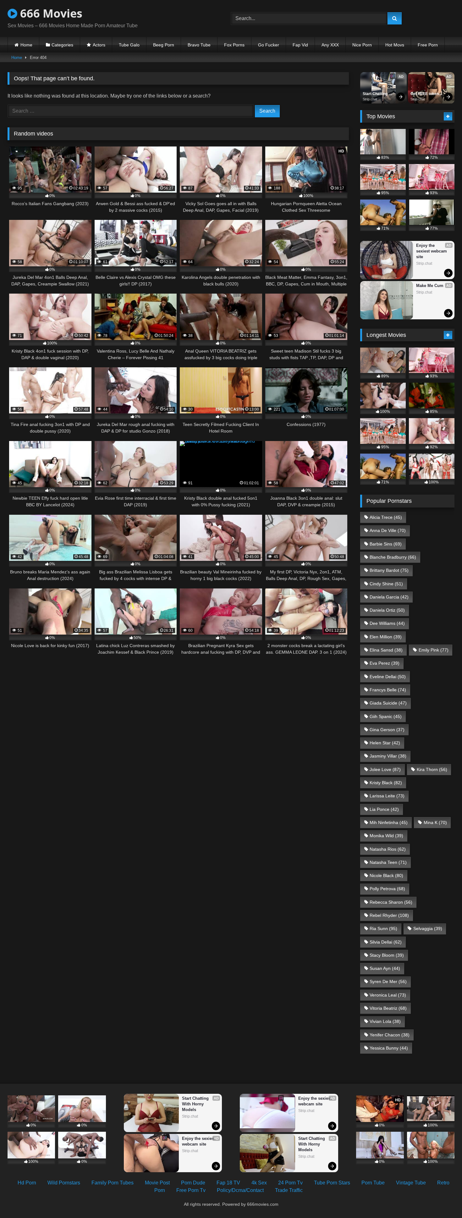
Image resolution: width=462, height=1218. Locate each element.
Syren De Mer (388, 981)
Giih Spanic (386, 716)
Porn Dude (193, 1182)
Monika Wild (386, 835)
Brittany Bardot (389, 570)
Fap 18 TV (228, 1182)
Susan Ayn (385, 968)
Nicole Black (386, 875)
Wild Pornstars (63, 1182)
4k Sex (259, 1182)
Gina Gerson (387, 729)
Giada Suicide (388, 702)
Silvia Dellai (386, 941)
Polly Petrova (387, 888)
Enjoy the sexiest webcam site (432, 251)
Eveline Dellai (388, 676)
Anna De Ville (388, 530)
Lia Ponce (384, 809)
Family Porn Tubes (112, 1182)
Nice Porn (362, 44)
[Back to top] (442, 1199)
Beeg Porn (163, 44)
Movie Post (157, 1182)
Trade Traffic (289, 1190)
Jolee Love (385, 769)
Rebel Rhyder (389, 915)
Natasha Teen (388, 862)
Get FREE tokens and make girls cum (426, 94)
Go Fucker (268, 44)
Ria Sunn (383, 928)
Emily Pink (433, 649)
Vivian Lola (385, 1021)
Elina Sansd (386, 649)
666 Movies (49, 13)
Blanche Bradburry (393, 557)
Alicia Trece (386, 517)
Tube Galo (129, 44)
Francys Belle (388, 689)
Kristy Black (386, 782)
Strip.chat (370, 99)
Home (26, 44)
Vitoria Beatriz (388, 1008)
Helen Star (385, 742)
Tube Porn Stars (332, 1182)
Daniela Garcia (389, 596)
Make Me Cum (429, 285)
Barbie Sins (386, 543)
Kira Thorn (432, 769)
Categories (62, 44)
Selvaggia (427, 928)
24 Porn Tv (290, 1182)
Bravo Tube (199, 44)
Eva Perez (384, 663)
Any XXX (330, 44)
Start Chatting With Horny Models (375, 94)
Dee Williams (387, 623)
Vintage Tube (411, 1182)
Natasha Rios (388, 849)
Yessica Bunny (389, 1047)
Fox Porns (234, 44)
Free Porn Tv (191, 1190)
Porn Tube (373, 1182)
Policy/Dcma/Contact (240, 1190)
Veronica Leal (388, 994)
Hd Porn (27, 1182)
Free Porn (428, 44)
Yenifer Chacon (390, 1034)
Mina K (435, 822)
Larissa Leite (387, 795)
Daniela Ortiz (387, 610)
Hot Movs (394, 44)
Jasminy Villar (388, 755)
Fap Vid (300, 44)
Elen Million (386, 636)
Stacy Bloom (387, 955)
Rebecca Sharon (391, 902)
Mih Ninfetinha (389, 822)
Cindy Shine (386, 583)
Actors (99, 44)
